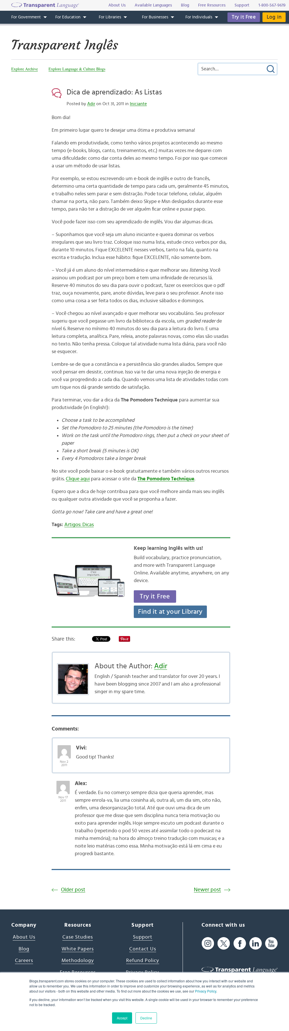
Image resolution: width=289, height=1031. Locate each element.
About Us (24, 937)
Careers (24, 960)
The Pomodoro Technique (165, 478)
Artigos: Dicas (79, 524)
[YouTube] (271, 943)
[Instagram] (208, 943)
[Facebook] (239, 943)
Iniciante (138, 103)
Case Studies (77, 937)
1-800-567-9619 (272, 5)
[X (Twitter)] (223, 943)
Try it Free (244, 17)
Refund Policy (142, 960)
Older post (73, 889)
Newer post (207, 889)
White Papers (78, 949)
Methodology (78, 960)
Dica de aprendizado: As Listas (114, 92)
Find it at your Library (170, 611)
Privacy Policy (205, 991)
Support (142, 937)
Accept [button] (122, 1017)
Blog (24, 949)
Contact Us (142, 949)
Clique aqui (78, 478)
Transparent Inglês (64, 45)
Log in (274, 17)
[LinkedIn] (255, 943)
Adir (91, 103)
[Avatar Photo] (64, 748)
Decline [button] (146, 1017)
